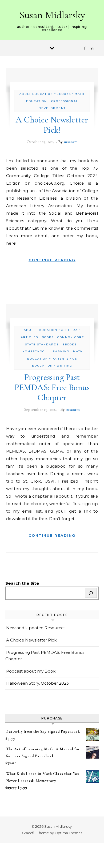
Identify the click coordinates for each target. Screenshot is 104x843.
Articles (29, 337)
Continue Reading (52, 260)
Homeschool (34, 351)
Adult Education (36, 94)
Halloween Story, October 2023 (37, 683)
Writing (64, 365)
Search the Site (22, 583)
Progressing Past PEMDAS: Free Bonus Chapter (52, 387)
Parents (60, 358)
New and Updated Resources (35, 627)
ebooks (64, 94)
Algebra (69, 330)
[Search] (91, 593)
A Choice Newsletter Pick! (52, 124)
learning (60, 351)
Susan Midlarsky (52, 15)
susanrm (70, 141)
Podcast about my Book (30, 671)
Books (48, 337)
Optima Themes (68, 833)
